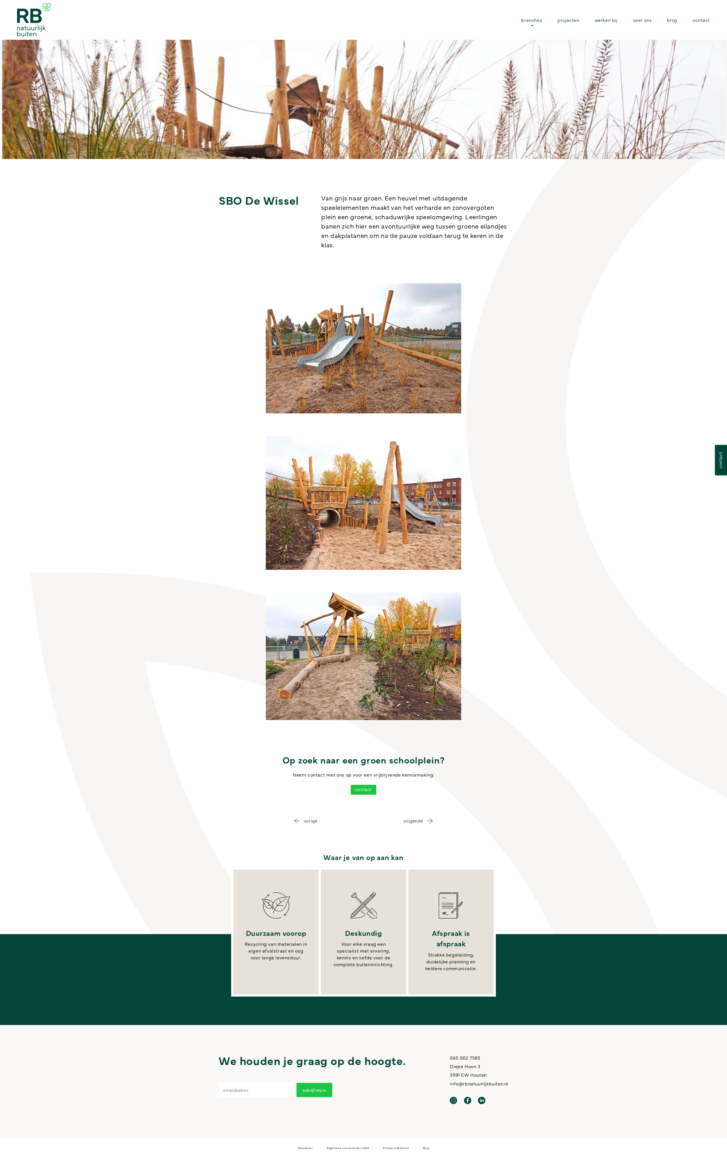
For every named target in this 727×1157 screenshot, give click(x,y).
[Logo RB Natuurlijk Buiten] (34, 19)
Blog (672, 20)
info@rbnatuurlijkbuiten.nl (479, 1083)
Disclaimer (305, 1148)
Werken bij (606, 20)
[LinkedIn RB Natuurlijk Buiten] (481, 1100)
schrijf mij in (314, 1090)
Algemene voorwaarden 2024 (348, 1148)
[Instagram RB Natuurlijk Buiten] (453, 1100)
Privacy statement (396, 1148)
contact (363, 789)
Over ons (642, 20)
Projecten (568, 20)
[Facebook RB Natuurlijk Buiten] (467, 1100)
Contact (701, 20)
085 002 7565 (465, 1058)
